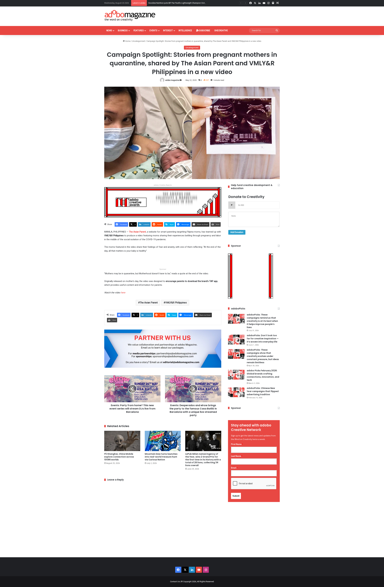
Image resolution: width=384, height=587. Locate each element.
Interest (168, 30)
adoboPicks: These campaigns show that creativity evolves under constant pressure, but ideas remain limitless (263, 356)
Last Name (236, 456)
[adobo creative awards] (162, 202)
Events (153, 30)
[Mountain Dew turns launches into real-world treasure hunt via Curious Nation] (163, 441)
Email (234, 467)
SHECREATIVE (221, 30)
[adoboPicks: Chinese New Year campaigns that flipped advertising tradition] (236, 392)
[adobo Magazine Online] (130, 15)
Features (139, 30)
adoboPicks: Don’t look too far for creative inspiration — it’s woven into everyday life (263, 338)
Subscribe (204, 30)
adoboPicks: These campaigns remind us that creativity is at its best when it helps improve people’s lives (262, 321)
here (123, 292)
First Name (237, 444)
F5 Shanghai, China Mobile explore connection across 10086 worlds (119, 456)
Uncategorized (138, 41)
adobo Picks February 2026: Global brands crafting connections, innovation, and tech (263, 375)
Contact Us (175, 581)
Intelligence (185, 30)
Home (127, 41)
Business (123, 30)
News (109, 30)
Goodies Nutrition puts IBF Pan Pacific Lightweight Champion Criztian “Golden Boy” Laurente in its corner (193, 3)
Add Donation (236, 232)
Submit (235, 495)
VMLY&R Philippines (176, 302)
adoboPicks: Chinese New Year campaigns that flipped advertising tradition (263, 391)
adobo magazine (172, 80)
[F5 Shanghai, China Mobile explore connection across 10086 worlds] (122, 441)
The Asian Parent (149, 302)
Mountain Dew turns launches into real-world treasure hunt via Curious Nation (161, 456)
